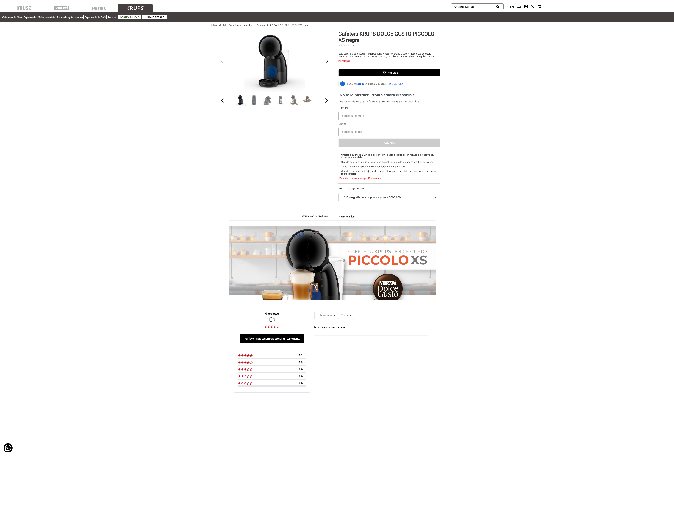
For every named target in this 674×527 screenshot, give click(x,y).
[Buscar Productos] (498, 7)
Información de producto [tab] (314, 216)
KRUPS (222, 25)
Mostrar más (344, 61)
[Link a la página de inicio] (214, 25)
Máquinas (248, 25)
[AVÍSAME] (389, 142)
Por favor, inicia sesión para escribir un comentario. (272, 338)
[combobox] (477, 6)
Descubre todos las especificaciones (360, 178)
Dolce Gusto (235, 25)
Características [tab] (347, 216)
